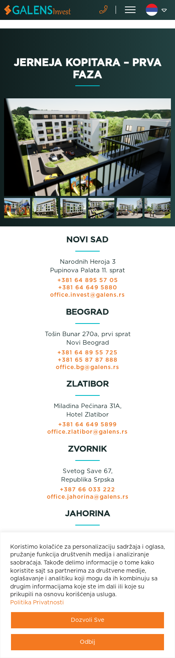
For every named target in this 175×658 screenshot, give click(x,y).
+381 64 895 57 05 (87, 280)
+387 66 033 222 (87, 490)
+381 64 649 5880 (87, 288)
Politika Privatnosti (37, 603)
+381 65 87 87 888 (88, 360)
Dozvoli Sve (87, 620)
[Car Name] (87, 147)
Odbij (87, 642)
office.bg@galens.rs (87, 367)
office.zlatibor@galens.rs (87, 432)
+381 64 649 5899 (87, 425)
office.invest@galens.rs (87, 295)
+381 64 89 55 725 (87, 353)
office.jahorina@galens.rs (88, 497)
